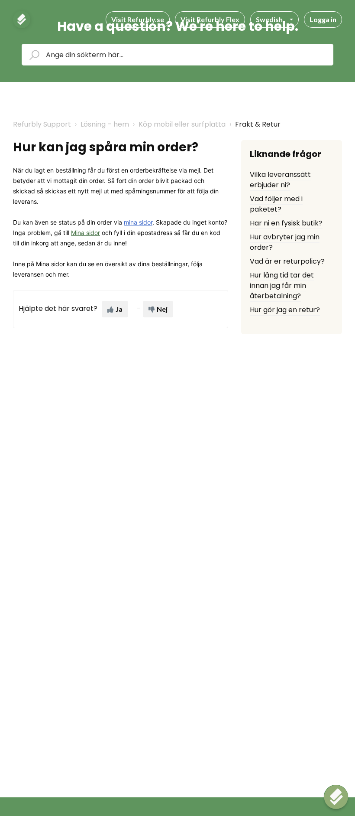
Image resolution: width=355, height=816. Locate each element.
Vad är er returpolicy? (287, 261)
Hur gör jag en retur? (285, 310)
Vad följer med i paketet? (276, 204)
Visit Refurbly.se (137, 19)
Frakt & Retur (258, 124)
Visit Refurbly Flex (210, 19)
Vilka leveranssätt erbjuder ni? (280, 180)
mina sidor (138, 222)
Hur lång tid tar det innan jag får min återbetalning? (282, 285)
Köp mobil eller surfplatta (182, 124)
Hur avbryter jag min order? (285, 242)
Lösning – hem (105, 124)
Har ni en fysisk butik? (286, 223)
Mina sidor (85, 232)
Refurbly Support (42, 124)
